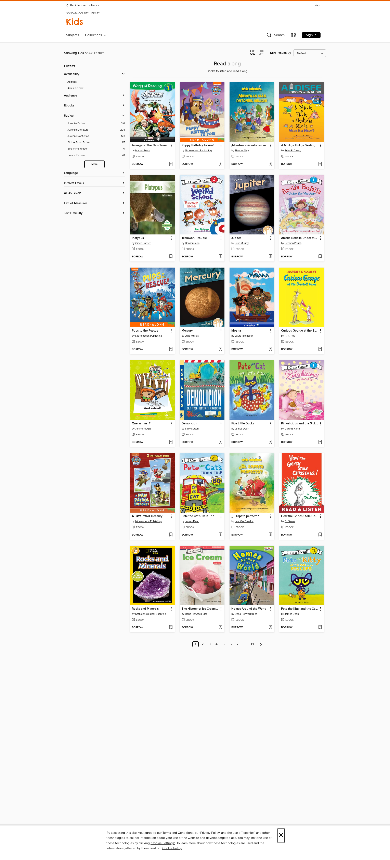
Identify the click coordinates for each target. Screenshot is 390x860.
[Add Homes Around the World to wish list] (270, 627)
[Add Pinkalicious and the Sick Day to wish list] (320, 442)
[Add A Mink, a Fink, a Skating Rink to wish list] (320, 164)
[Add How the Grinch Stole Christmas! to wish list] (320, 535)
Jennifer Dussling (244, 521)
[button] (275, 36)
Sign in (311, 35)
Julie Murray (242, 243)
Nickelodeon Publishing (198, 150)
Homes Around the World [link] (248, 609)
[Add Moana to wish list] (270, 349)
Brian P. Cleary (293, 150)
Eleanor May (242, 150)
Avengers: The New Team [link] (149, 145)
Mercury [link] (187, 331)
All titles (72, 82)
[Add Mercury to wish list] (220, 349)
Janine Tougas (143, 428)
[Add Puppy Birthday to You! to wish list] (220, 164)
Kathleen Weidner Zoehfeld (150, 614)
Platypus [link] (138, 238)
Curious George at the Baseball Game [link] (299, 331)
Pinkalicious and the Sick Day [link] (299, 423)
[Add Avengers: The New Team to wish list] (170, 164)
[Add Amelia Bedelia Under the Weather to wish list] (320, 256)
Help (317, 5)
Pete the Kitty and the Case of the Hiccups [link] (299, 609)
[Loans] (294, 36)
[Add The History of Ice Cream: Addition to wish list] (220, 627)
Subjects (72, 35)
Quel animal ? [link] (141, 423)
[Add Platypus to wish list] (170, 256)
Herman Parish (293, 243)
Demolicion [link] (189, 423)
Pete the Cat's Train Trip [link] (198, 516)
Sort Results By (280, 53)
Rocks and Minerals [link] (145, 609)
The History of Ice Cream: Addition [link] (200, 609)
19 (252, 644)
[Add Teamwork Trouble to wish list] (220, 256)
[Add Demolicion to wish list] (220, 442)
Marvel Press (142, 150)
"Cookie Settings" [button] (163, 843)
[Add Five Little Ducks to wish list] (270, 442)
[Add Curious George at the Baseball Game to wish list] (320, 349)
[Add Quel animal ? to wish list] (170, 442)
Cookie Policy (172, 848)
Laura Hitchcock (244, 335)
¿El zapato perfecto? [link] (245, 516)
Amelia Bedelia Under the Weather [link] (299, 238)
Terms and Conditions (177, 833)
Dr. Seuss (290, 521)
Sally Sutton (192, 428)
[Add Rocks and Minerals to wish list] (170, 627)
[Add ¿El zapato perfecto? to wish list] (270, 535)
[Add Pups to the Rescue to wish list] (170, 349)
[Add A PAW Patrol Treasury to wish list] (170, 535)
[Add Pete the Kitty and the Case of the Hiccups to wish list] (320, 627)
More (94, 164)
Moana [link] (236, 331)
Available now (75, 88)
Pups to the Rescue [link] (145, 331)
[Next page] (261, 644)
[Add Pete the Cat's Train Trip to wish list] (220, 535)
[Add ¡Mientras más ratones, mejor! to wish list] (270, 164)
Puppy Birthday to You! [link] (198, 145)
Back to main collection (84, 5)
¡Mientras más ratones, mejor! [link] (250, 145)
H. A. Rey (290, 335)
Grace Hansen (143, 243)
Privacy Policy (210, 833)
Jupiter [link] (236, 238)
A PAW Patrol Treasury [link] (147, 516)
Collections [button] (94, 35)
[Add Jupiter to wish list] (270, 256)
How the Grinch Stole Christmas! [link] (299, 516)
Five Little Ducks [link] (242, 423)
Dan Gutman (192, 243)
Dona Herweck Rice (196, 614)
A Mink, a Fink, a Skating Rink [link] (299, 145)
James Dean (242, 428)
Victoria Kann (292, 428)
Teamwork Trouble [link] (194, 238)
